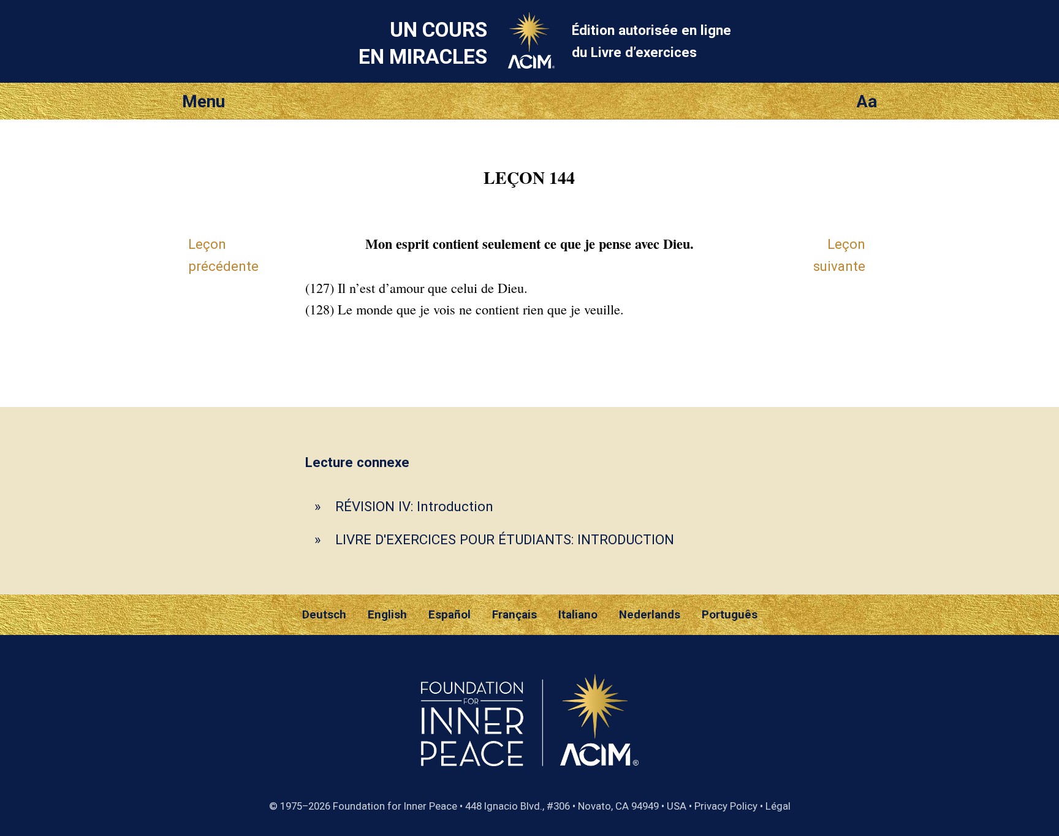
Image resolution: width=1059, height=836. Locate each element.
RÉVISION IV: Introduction (414, 506)
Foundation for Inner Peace (395, 806)
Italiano (578, 614)
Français (514, 614)
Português (729, 614)
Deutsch (324, 614)
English (387, 614)
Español (449, 614)
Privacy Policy (725, 806)
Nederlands (649, 614)
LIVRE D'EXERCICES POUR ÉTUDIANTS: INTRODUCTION (504, 539)
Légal (778, 806)
